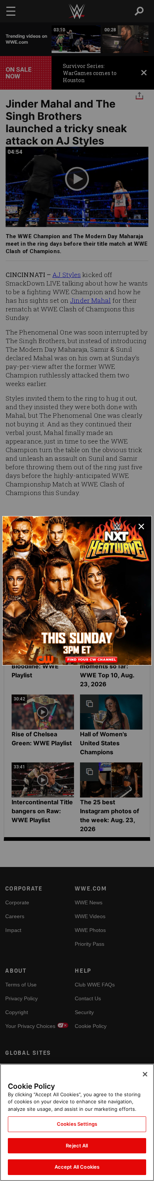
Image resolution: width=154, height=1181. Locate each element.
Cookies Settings (77, 1124)
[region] (77, 1122)
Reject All (77, 1146)
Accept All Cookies (77, 1167)
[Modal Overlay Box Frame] (77, 590)
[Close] (145, 1074)
